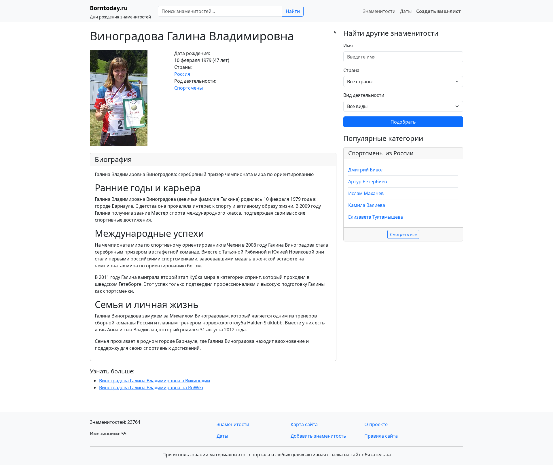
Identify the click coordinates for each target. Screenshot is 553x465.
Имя (348, 45)
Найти (293, 11)
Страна (351, 70)
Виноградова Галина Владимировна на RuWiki (151, 387)
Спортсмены (188, 88)
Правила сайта (381, 436)
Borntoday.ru (109, 8)
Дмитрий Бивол (366, 170)
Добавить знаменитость (318, 436)
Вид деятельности (363, 95)
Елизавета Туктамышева (375, 217)
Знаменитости (379, 11)
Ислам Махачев (366, 193)
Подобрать (403, 122)
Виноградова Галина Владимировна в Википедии (154, 380)
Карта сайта (304, 424)
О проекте (376, 424)
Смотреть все (403, 234)
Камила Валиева (366, 205)
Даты (406, 11)
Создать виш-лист (438, 11)
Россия (182, 74)
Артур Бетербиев (367, 181)
